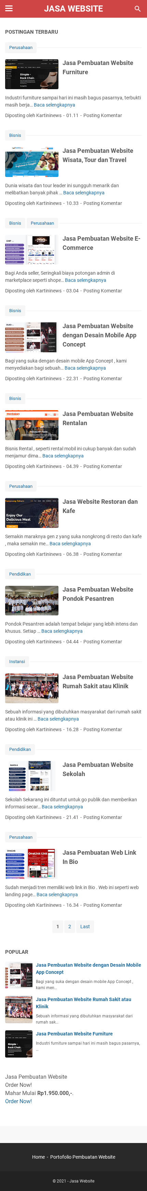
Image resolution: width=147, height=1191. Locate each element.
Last (85, 926)
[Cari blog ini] (138, 9)
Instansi (17, 661)
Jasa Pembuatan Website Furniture (74, 1033)
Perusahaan (20, 47)
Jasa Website (73, 9)
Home (38, 1157)
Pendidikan (20, 574)
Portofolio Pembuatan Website (82, 1157)
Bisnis (15, 135)
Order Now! (18, 1101)
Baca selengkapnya (54, 105)
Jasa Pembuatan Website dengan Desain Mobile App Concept (99, 335)
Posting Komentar (102, 115)
